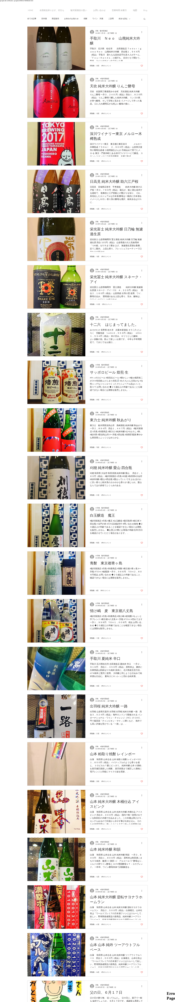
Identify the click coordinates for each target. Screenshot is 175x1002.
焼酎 (85, 19)
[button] (144, 19)
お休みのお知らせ (71, 19)
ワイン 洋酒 (97, 19)
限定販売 (55, 19)
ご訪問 (111, 19)
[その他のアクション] (142, 32)
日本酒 (44, 19)
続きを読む (123, 19)
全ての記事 (31, 19)
